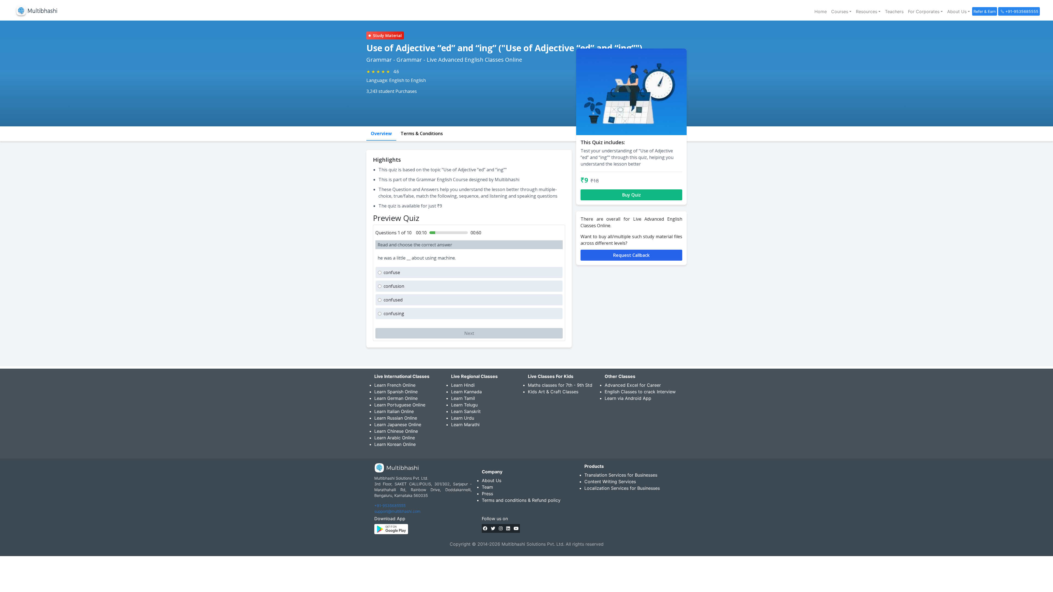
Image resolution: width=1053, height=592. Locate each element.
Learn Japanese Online (397, 424)
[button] (841, 11)
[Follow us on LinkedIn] (508, 528)
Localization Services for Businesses (622, 488)
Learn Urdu (462, 418)
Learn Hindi (463, 385)
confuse (392, 272)
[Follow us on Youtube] (516, 528)
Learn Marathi (465, 424)
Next (469, 333)
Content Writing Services (610, 481)
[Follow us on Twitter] (493, 528)
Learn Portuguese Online (399, 405)
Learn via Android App (628, 398)
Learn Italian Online (394, 411)
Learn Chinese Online (396, 431)
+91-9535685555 (390, 505)
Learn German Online (396, 398)
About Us (491, 480)
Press (487, 493)
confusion (394, 286)
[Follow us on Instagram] (501, 528)
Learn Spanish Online (396, 391)
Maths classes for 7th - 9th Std (560, 385)
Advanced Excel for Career (633, 385)
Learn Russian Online (395, 418)
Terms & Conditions (422, 133)
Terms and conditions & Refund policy (521, 500)
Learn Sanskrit (466, 411)
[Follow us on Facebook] (485, 528)
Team (487, 487)
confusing (394, 314)
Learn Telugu (464, 405)
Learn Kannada (466, 391)
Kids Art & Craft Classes (553, 391)
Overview (381, 133)
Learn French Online (394, 385)
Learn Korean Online (395, 444)
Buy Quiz (631, 195)
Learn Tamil (463, 398)
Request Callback (631, 255)
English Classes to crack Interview (640, 391)
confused (393, 300)
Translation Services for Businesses (620, 475)
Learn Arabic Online (394, 437)
